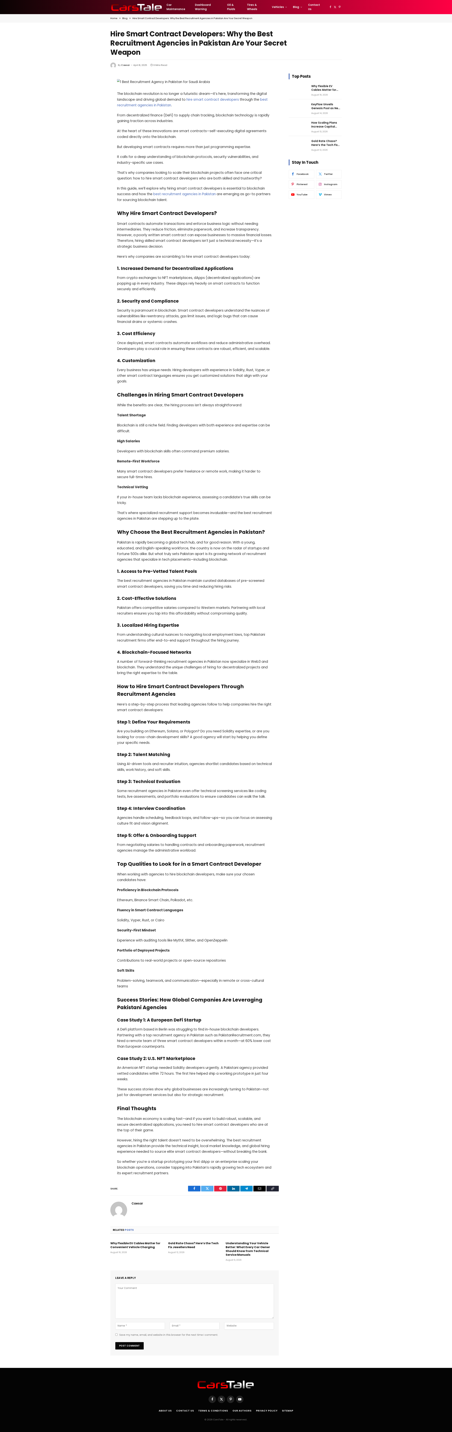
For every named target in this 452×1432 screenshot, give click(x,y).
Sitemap (287, 1410)
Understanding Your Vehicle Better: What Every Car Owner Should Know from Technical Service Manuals (248, 1249)
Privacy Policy (267, 1410)
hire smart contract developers (212, 99)
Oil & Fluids (231, 7)
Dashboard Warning (203, 7)
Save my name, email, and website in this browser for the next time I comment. (168, 1335)
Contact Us (314, 7)
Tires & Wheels (252, 7)
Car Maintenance (175, 7)
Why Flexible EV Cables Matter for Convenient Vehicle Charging (135, 1245)
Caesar (125, 65)
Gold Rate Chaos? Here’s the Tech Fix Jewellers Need (193, 1245)
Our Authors (242, 1410)
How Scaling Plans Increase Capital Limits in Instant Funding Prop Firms (324, 124)
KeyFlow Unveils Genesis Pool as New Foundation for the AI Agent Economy (326, 106)
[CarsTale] (136, 7)
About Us (165, 1410)
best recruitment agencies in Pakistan (184, 194)
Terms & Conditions (213, 1410)
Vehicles (278, 7)
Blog (296, 7)
